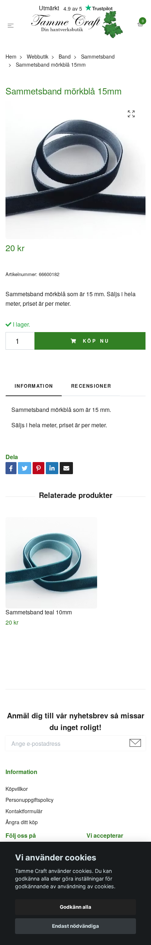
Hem (10, 89)
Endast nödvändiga (75, 926)
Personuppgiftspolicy (29, 832)
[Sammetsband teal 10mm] (75, 595)
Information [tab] (34, 418)
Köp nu (94, 373)
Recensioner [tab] (91, 418)
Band (65, 89)
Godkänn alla (75, 907)
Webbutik (37, 89)
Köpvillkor (16, 821)
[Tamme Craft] (75, 41)
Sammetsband (98, 89)
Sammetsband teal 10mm (38, 644)
